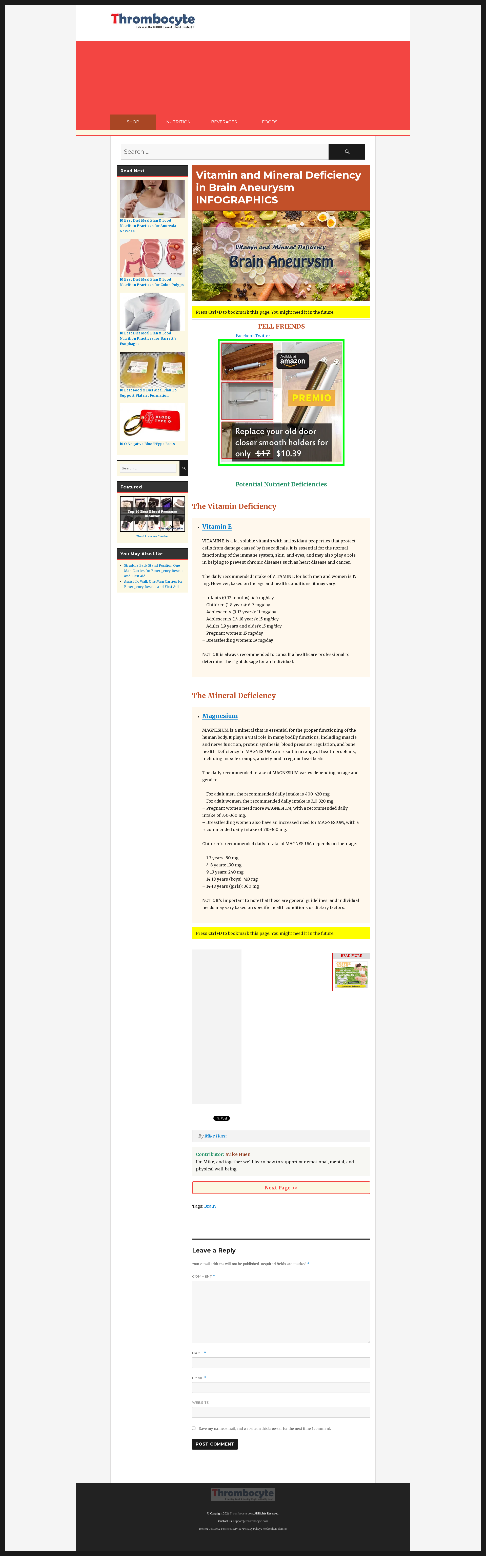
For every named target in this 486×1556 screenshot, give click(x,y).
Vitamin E (217, 526)
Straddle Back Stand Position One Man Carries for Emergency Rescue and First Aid (154, 570)
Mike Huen (216, 1136)
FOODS (269, 122)
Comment (203, 1276)
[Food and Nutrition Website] (153, 20)
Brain (210, 1206)
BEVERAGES (224, 122)
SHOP (133, 122)
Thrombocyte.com (241, 1513)
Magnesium (220, 715)
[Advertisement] (243, 77)
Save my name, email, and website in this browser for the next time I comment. (265, 1429)
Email (199, 1378)
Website (200, 1402)
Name (199, 1353)
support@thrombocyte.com (250, 1521)
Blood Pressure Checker (152, 536)
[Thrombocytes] (243, 1493)
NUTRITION (178, 122)
